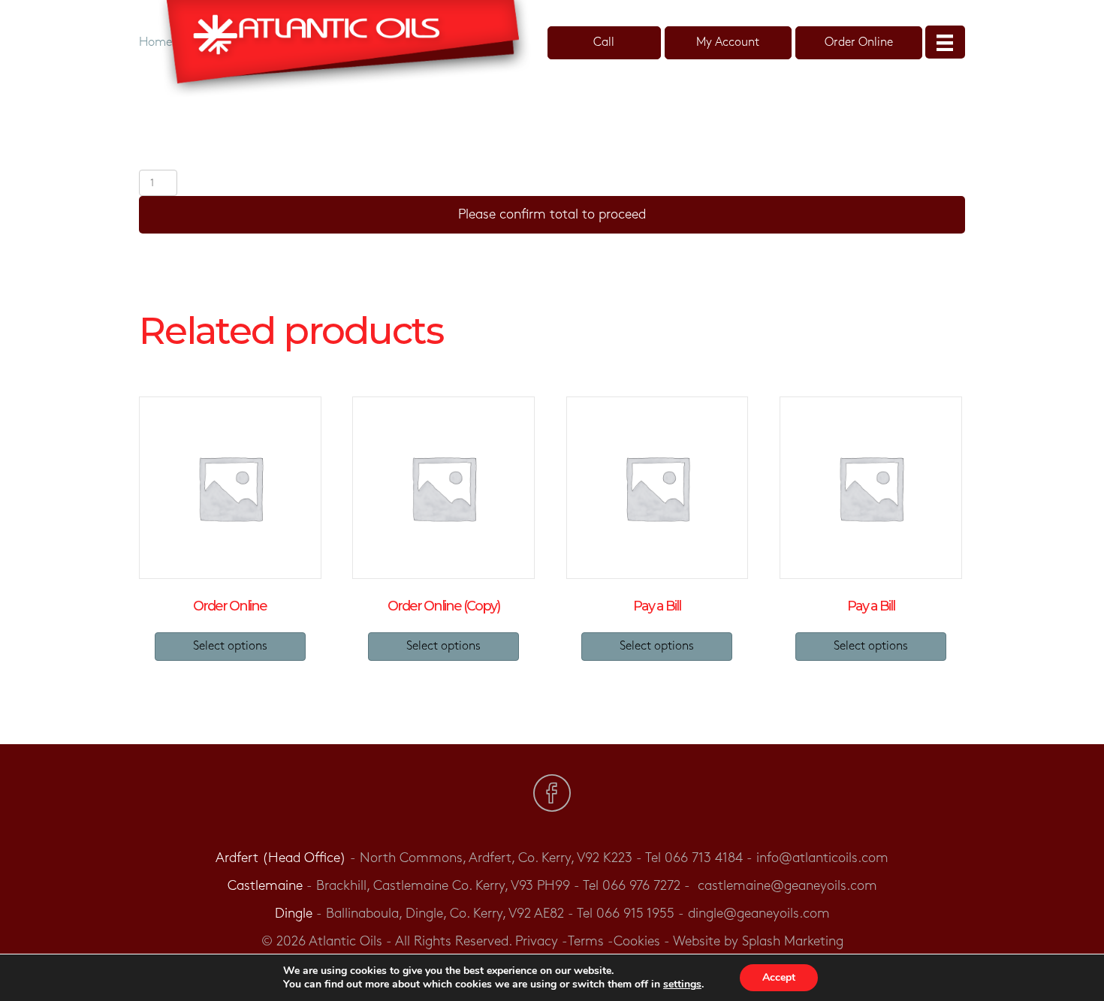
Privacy (536, 942)
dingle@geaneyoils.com (759, 914)
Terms (586, 942)
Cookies (637, 942)
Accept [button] (778, 977)
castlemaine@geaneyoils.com (787, 886)
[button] (604, 42)
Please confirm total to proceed (552, 215)
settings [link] (682, 984)
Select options (230, 646)
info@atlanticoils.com (822, 858)
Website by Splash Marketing (758, 942)
